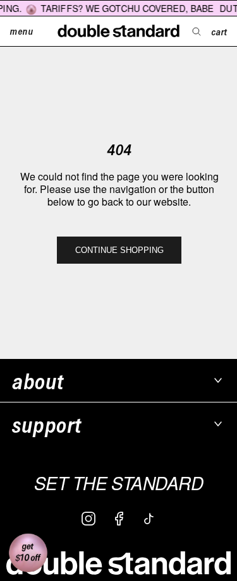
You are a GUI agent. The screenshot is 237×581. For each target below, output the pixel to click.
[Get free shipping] (28, 553)
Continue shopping (119, 250)
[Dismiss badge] (15, 525)
